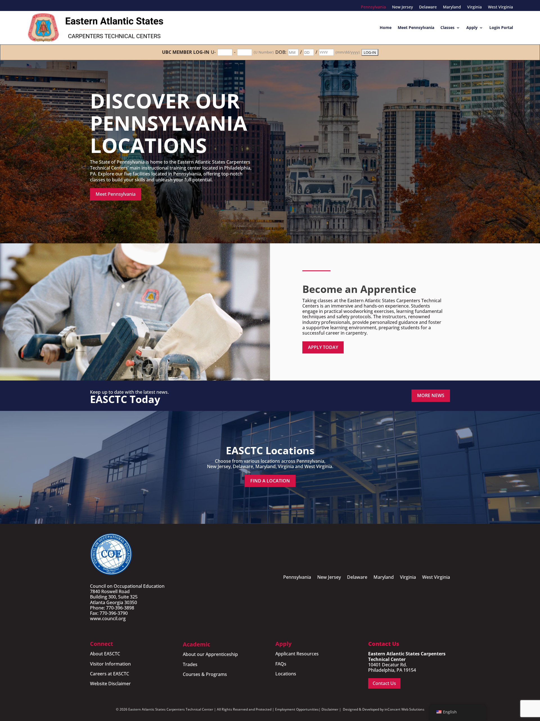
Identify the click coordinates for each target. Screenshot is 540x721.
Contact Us (384, 683)
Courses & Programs (205, 674)
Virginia (474, 7)
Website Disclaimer (110, 683)
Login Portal (501, 27)
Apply (472, 27)
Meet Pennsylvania (416, 27)
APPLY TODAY (323, 347)
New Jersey (402, 7)
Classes (447, 27)
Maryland (452, 7)
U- (213, 52)
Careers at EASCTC (109, 674)
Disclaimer (329, 709)
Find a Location (270, 481)
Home (386, 27)
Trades (190, 664)
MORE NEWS (430, 395)
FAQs (280, 664)
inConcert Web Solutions (404, 709)
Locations (285, 674)
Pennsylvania (373, 7)
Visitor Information (110, 664)
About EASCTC (105, 654)
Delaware (428, 7)
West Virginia (500, 7)
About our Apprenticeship (210, 654)
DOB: (280, 52)
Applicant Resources (297, 654)
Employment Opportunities (297, 709)
